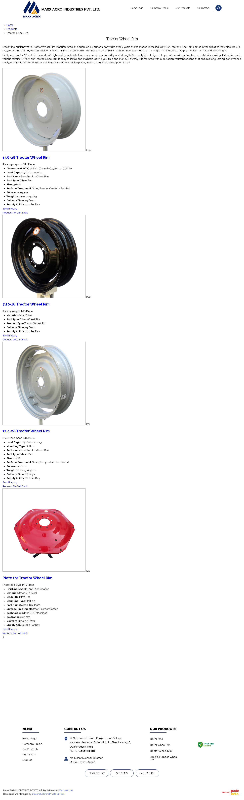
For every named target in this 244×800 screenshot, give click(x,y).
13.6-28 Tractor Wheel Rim (25, 157)
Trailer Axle (156, 738)
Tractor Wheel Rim (161, 750)
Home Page (136, 8)
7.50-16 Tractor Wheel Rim (25, 304)
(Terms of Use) (66, 790)
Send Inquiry (9, 208)
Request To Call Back (15, 212)
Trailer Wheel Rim (160, 744)
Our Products (183, 8)
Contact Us (203, 8)
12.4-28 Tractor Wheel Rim (26, 431)
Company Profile (159, 8)
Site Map (27, 759)
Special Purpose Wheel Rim (163, 758)
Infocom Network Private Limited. (48, 794)
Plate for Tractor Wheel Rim (27, 578)
